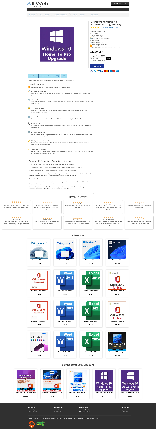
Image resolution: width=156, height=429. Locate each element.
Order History (125, 411)
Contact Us (56, 410)
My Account (124, 410)
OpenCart (36, 418)
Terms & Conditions (33, 411)
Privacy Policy (31, 410)
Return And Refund (58, 411)
